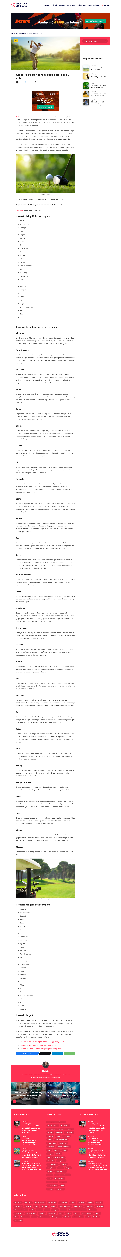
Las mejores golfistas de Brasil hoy (98, 69)
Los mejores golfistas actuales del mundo (98, 94)
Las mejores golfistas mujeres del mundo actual (98, 78)
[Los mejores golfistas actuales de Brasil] (86, 85)
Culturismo (71, 5)
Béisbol (50, 1132)
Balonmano (51, 1129)
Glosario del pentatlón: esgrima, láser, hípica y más (39, 1045)
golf (36, 131)
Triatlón (63, 1182)
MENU (46, 5)
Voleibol (50, 1189)
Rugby (68, 1168)
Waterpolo (60, 1189)
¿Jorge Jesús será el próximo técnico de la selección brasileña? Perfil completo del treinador (31, 1154)
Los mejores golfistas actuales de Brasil (98, 86)
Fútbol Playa (52, 1143)
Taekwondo (65, 1175)
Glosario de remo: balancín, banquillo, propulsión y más (40, 1049)
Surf (56, 1175)
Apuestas (51, 1122)
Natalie (45, 1071)
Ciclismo (59, 1132)
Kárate (58, 1154)
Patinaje (63, 1164)
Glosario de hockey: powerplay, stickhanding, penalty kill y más (43, 1042)
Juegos (62, 5)
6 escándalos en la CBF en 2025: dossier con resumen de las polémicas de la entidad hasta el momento (31, 1166)
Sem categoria (60, 1171)
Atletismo (61, 1122)
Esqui (58, 1136)
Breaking (69, 1129)
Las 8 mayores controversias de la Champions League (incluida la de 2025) (29, 1142)
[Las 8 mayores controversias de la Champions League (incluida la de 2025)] (17, 1138)
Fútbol (54, 5)
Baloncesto (82, 5)
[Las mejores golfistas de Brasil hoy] (86, 68)
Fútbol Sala (63, 1143)
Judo (64, 1150)
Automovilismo (93, 5)
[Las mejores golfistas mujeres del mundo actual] (86, 76)
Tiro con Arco (59, 1178)
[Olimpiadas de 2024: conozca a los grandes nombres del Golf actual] (86, 102)
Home (13, 33)
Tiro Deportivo (52, 1182)
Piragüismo (51, 1168)
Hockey (56, 1150)
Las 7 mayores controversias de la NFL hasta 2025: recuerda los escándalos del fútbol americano (31, 1128)
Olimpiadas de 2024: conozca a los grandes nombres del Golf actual (99, 104)
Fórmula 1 (67, 1136)
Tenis (49, 1178)
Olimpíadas (61, 1161)
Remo (60, 1168)
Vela (62, 1185)
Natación (51, 1161)
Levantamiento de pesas (56, 1157)
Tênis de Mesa (52, 1185)
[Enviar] (105, 41)
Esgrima (50, 1136)
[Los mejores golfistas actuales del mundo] (86, 94)
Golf (17, 33)
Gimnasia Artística (63, 1147)
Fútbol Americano (61, 1139)
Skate (50, 1175)
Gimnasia (51, 1147)
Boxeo (61, 1129)
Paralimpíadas (52, 1164)
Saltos (50, 1171)
